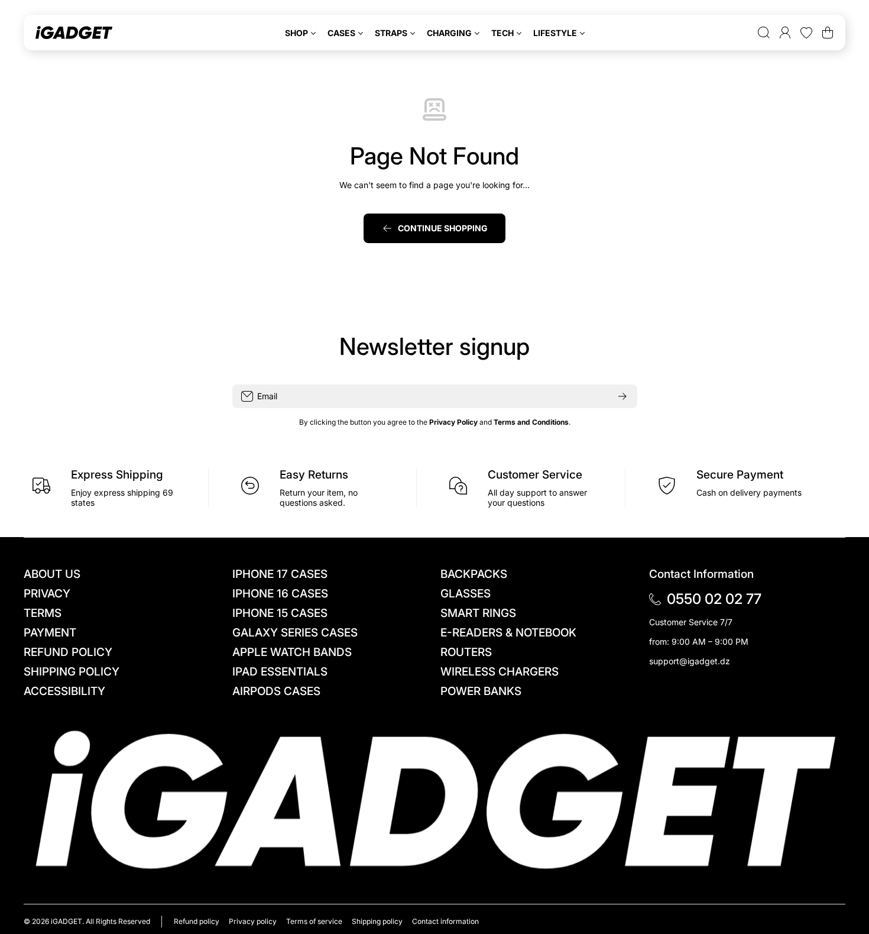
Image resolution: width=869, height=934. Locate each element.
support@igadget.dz (689, 661)
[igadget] (73, 32)
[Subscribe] (622, 396)
